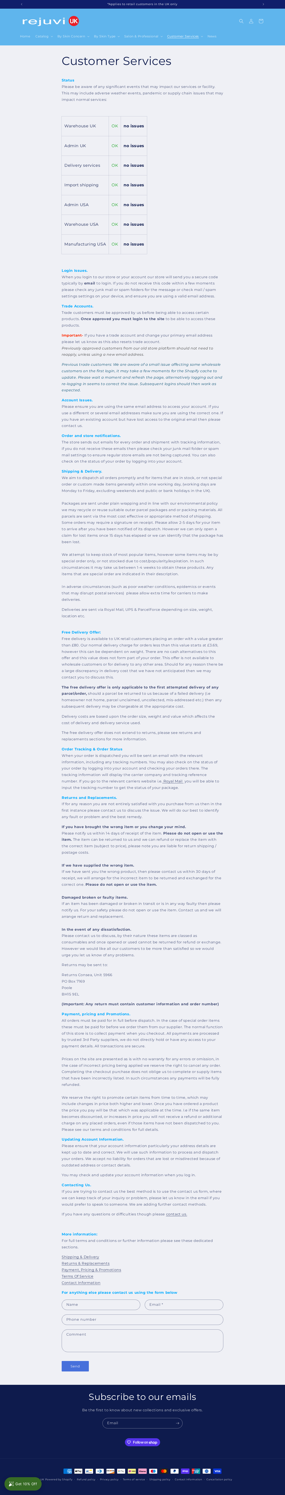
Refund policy (86, 1479)
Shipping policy (160, 1479)
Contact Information (81, 1283)
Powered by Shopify (59, 1479)
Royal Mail (172, 781)
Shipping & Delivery (80, 1257)
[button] (44, 36)
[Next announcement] (263, 4)
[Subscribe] (177, 1423)
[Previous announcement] (21, 4)
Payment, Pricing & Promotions (91, 1270)
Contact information (188, 1479)
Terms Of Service (78, 1276)
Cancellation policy (219, 1479)
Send (75, 1366)
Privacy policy (109, 1479)
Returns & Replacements (86, 1263)
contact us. (176, 1214)
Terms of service (134, 1479)
